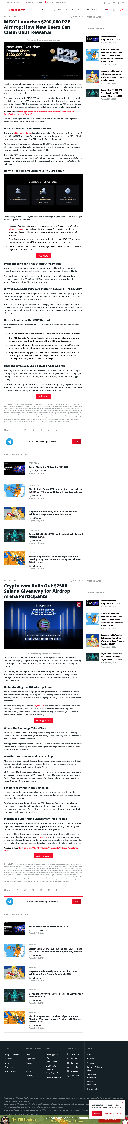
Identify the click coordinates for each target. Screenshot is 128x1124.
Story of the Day (12, 1054)
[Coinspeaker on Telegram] (114, 2)
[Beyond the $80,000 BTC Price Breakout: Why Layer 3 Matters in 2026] (14, 536)
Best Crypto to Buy (52, 1056)
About (90, 1054)
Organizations (32, 1058)
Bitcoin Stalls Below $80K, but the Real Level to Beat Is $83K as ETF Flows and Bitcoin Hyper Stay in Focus (55, 490)
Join (76, 441)
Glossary (29, 1075)
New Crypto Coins (54, 1073)
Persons (29, 1063)
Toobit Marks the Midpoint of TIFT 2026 (48, 467)
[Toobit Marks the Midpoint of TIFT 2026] (14, 469)
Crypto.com (39, 705)
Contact (90, 1058)
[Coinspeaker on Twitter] (109, 2)
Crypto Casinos (78, 10)
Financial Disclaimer (91, 1083)
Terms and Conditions (92, 1076)
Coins (28, 1054)
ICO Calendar (63, 10)
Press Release (34, 463)
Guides (36, 10)
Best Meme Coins (53, 1077)
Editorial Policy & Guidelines (94, 1068)
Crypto (8, 1063)
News (28, 10)
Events (28, 1067)
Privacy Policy (93, 1089)
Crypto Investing (48, 10)
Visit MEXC (43, 256)
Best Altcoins (51, 1061)
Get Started (110, 1119)
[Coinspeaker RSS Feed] (123, 2)
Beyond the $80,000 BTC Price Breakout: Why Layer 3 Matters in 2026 (56, 535)
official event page (17, 229)
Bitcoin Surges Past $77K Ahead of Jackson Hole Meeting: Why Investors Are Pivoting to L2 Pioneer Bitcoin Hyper (55, 559)
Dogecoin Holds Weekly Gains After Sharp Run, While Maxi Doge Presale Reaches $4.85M (53, 513)
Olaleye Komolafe (39, 471)
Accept (97, 1113)
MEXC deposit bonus (23, 133)
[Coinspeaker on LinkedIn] (118, 2)
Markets (8, 1058)
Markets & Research (95, 10)
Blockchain (9, 1067)
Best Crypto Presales (51, 1067)
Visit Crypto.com (43, 720)
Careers (90, 1063)
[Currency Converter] (121, 9)
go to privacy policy (113, 1113)
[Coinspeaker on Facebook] (105, 2)
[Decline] (122, 1102)
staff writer (36, 496)
